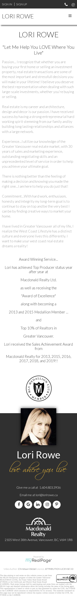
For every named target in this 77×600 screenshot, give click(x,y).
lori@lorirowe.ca (47, 495)
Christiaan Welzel (27, 568)
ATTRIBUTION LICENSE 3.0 (59, 568)
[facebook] (19, 504)
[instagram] (48, 504)
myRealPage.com (38, 560)
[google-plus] (29, 504)
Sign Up (21, 4)
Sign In (7, 4)
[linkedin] (38, 504)
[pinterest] (57, 504)
